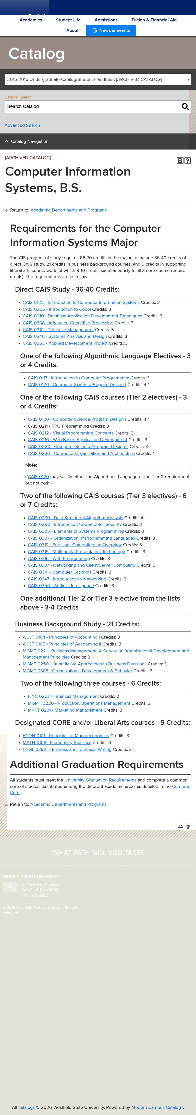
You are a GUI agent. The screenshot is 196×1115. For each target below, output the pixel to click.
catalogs (26, 1107)
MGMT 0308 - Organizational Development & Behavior (77, 671)
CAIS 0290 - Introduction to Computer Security (75, 524)
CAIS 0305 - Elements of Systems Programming (76, 531)
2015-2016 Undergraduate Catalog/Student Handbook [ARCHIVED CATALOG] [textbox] (84, 79)
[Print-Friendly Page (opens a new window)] (180, 160)
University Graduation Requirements (101, 780)
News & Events (114, 30)
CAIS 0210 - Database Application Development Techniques (82, 316)
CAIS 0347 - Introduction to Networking (67, 579)
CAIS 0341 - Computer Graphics (59, 572)
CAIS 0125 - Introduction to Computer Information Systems (81, 302)
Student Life (68, 20)
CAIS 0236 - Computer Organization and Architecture (81, 453)
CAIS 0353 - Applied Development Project (65, 343)
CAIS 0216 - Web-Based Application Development (77, 440)
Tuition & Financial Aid (154, 20)
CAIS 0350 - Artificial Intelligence (61, 586)
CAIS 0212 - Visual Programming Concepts (70, 433)
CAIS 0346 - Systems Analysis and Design (65, 336)
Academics (31, 20)
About (72, 30)
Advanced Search (22, 125)
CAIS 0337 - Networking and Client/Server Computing (81, 565)
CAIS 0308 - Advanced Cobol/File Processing (68, 323)
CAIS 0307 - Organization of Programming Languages (81, 538)
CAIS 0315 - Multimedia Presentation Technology (76, 552)
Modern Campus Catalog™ (157, 1107)
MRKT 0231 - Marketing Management (65, 710)
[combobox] (98, 79)
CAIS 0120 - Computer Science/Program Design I (77, 384)
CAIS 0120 (38, 477)
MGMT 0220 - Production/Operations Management (79, 703)
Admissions (106, 20)
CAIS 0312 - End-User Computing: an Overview (75, 545)
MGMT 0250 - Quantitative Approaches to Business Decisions (84, 664)
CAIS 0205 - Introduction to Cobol (57, 309)
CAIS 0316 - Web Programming (59, 558)
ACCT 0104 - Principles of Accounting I (61, 637)
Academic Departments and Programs (69, 210)
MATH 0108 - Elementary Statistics (57, 742)
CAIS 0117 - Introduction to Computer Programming (78, 378)
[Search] (185, 106)
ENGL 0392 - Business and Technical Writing (67, 749)
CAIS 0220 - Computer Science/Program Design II (78, 446)
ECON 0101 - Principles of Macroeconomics (66, 736)
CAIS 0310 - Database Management (58, 330)
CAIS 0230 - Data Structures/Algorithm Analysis (75, 518)
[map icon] (10, 887)
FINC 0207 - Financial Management (63, 696)
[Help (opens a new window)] (188, 160)
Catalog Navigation (29, 141)
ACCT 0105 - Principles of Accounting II (62, 644)
